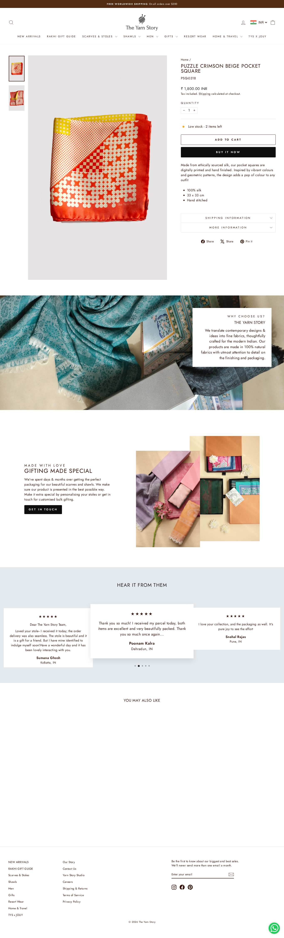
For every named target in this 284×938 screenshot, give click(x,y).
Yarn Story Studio (74, 875)
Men (151, 36)
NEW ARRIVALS (29, 36)
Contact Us (69, 869)
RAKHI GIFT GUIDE (61, 36)
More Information (228, 227)
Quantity (190, 103)
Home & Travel (226, 36)
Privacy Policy (72, 901)
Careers (68, 882)
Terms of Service (73, 895)
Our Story (69, 862)
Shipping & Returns (75, 888)
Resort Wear (195, 36)
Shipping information (228, 218)
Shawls (130, 36)
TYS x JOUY (258, 36)
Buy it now (228, 152)
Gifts (169, 36)
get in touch (43, 509)
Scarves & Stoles (98, 36)
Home (185, 59)
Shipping (204, 94)
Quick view (40, 803)
